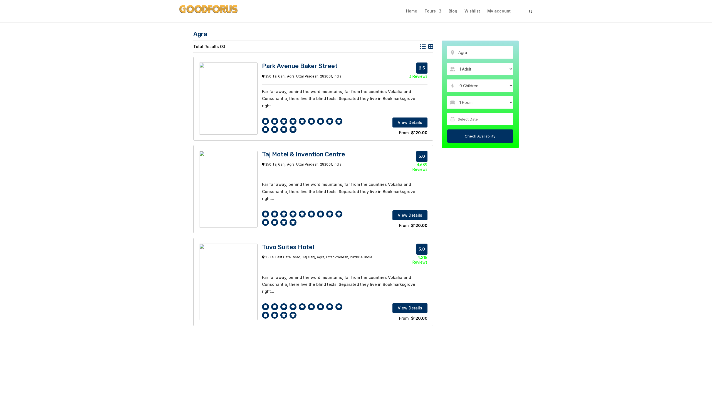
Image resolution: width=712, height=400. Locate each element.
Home (411, 11)
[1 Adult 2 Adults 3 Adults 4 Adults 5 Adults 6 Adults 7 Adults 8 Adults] (480, 69)
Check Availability (480, 136)
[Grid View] (430, 46)
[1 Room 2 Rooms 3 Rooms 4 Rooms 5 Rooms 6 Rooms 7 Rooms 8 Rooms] (480, 102)
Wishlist (472, 11)
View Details (410, 122)
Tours (430, 11)
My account (499, 11)
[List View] (423, 46)
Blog (453, 11)
